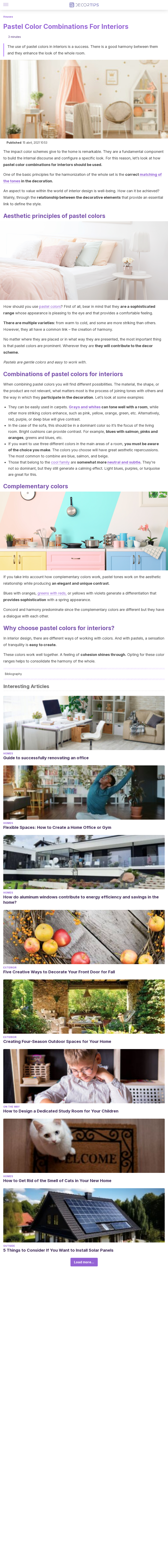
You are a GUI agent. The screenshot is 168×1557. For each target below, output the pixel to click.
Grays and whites (85, 407)
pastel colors (50, 306)
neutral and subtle (123, 462)
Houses (8, 16)
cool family (60, 462)
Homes (8, 753)
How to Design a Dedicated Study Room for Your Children (60, 1111)
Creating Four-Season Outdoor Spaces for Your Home (57, 1041)
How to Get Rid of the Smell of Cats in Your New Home (57, 1180)
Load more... (84, 1262)
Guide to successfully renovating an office (46, 757)
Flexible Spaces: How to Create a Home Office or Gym (57, 827)
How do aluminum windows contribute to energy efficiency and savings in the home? (81, 900)
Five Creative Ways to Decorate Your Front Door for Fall (59, 971)
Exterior (9, 967)
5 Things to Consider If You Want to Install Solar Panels (58, 1250)
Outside (9, 1245)
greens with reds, (52, 593)
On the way (11, 1106)
